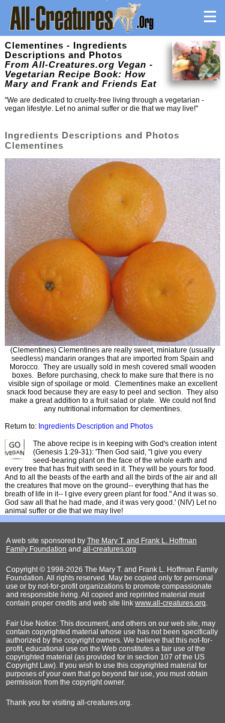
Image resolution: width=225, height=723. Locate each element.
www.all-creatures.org (170, 603)
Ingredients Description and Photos (95, 426)
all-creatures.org (109, 549)
